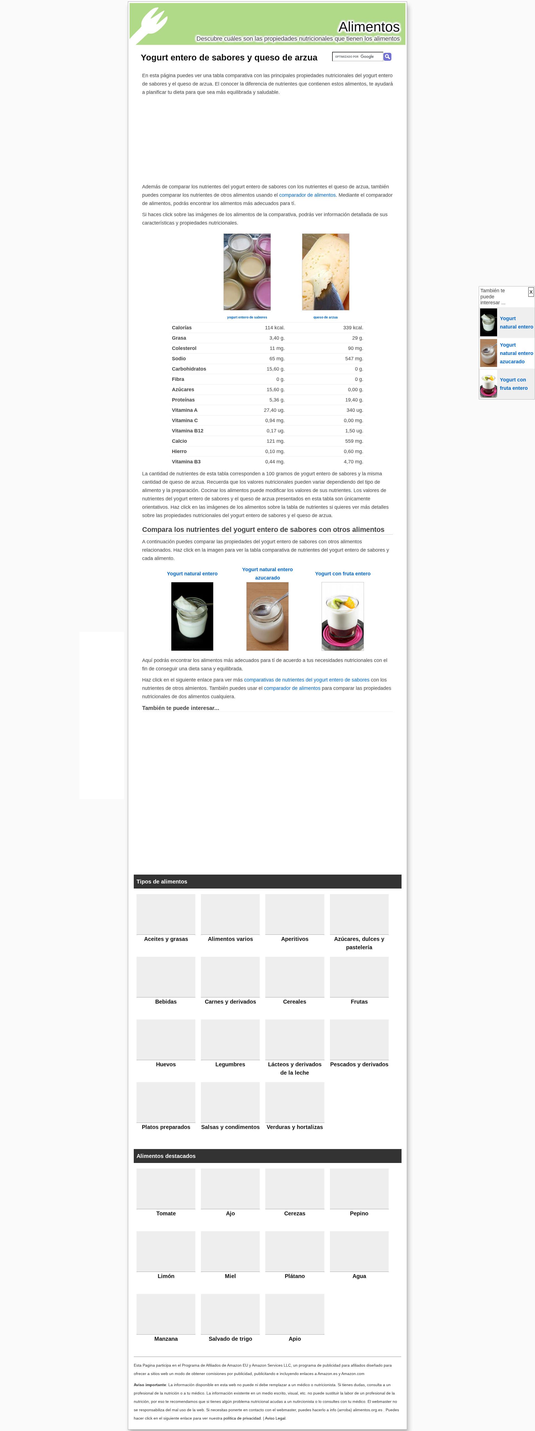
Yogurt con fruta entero (343, 573)
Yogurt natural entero (192, 573)
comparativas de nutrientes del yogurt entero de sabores (306, 680)
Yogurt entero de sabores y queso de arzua (229, 57)
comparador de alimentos (307, 195)
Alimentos (369, 27)
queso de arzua (325, 317)
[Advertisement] (267, 138)
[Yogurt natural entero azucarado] (267, 649)
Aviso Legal (275, 1418)
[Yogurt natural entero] (192, 649)
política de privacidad (242, 1418)
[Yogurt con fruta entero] (343, 649)
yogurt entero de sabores (247, 317)
